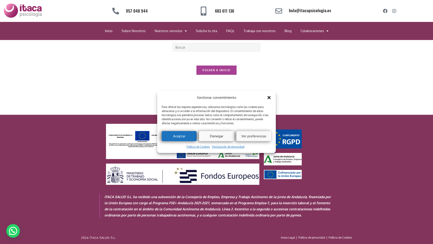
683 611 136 (224, 11)
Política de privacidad (311, 237)
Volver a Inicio (216, 70)
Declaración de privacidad (228, 146)
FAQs (230, 31)
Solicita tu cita (206, 31)
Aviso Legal (288, 237)
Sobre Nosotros (134, 31)
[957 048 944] (115, 11)
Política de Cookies (198, 146)
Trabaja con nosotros (259, 31)
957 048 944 (137, 11)
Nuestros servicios (168, 31)
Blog (288, 31)
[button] (269, 97)
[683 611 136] (203, 11)
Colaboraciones (312, 31)
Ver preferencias (253, 136)
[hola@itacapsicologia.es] (278, 11)
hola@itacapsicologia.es (310, 10)
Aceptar (179, 136)
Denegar (216, 136)
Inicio (109, 31)
